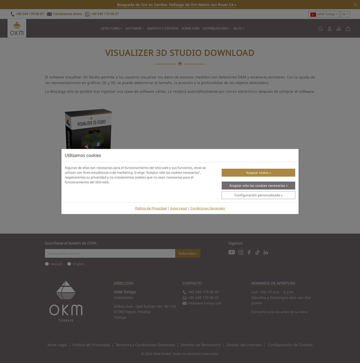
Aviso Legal (178, 208)
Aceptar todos (257, 172)
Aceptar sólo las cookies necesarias (257, 185)
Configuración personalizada (257, 195)
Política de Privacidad (151, 208)
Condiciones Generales (207, 208)
